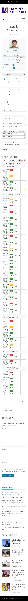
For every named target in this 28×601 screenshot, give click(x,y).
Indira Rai (21, 402)
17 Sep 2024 (6, 278)
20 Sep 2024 (6, 272)
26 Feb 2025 (6, 169)
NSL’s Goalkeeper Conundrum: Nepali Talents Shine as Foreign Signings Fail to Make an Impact (13, 502)
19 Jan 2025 (6, 217)
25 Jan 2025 (6, 205)
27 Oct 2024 (6, 326)
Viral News (14, 598)
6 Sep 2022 (6, 390)
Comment (5, 428)
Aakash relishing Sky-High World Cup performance (19, 542)
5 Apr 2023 (5, 360)
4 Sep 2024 (6, 308)
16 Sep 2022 (6, 377)
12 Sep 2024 (6, 290)
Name (4, 449)
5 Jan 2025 (5, 247)
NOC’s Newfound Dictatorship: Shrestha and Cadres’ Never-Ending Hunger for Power (13, 513)
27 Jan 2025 (6, 198)
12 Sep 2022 (6, 384)
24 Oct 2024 (6, 332)
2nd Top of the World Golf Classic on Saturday (18, 562)
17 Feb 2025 (6, 187)
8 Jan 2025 (5, 241)
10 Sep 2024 (6, 296)
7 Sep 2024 (6, 302)
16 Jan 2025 (6, 223)
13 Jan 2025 (6, 229)
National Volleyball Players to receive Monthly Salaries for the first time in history (18, 574)
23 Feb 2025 (6, 175)
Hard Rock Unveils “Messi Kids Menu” (18, 551)
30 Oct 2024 (6, 320)
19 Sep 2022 (6, 371)
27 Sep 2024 (6, 259)
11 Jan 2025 (5, 235)
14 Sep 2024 (6, 284)
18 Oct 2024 (6, 344)
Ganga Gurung (8, 409)
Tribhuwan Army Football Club (19, 60)
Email (4, 456)
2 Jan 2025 (5, 253)
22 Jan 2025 (6, 211)
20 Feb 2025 (6, 181)
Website (4, 462)
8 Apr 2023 (6, 354)
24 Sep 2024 (6, 266)
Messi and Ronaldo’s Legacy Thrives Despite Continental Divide (18, 587)
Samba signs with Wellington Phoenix (12, 497)
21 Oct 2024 (6, 338)
